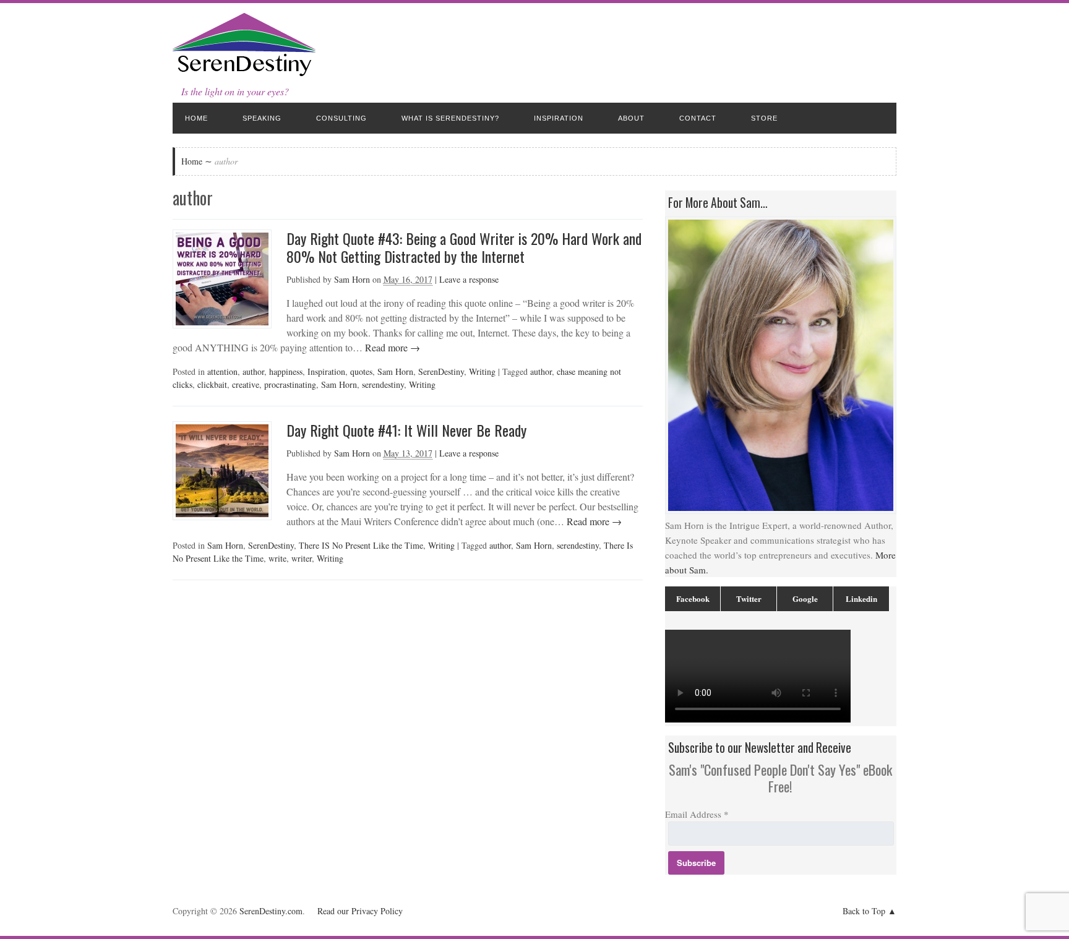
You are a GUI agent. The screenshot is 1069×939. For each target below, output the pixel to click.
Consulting (341, 118)
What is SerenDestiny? (450, 118)
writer (301, 558)
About (631, 118)
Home (196, 118)
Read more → (391, 347)
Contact (697, 118)
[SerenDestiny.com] (244, 73)
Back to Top (864, 911)
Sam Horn (352, 279)
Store (764, 118)
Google (805, 598)
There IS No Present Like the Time (361, 545)
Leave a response (469, 279)
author (253, 371)
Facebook (693, 598)
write (277, 558)
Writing (482, 371)
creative (245, 384)
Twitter (749, 598)
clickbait (212, 384)
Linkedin (861, 598)
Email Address (697, 814)
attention (222, 371)
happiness (286, 371)
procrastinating (290, 384)
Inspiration (558, 118)
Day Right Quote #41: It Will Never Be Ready (406, 430)
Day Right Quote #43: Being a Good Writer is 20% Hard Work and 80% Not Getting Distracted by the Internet (464, 247)
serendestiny (383, 384)
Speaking (262, 118)
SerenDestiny (441, 371)
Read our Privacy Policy (360, 911)
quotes (361, 371)
